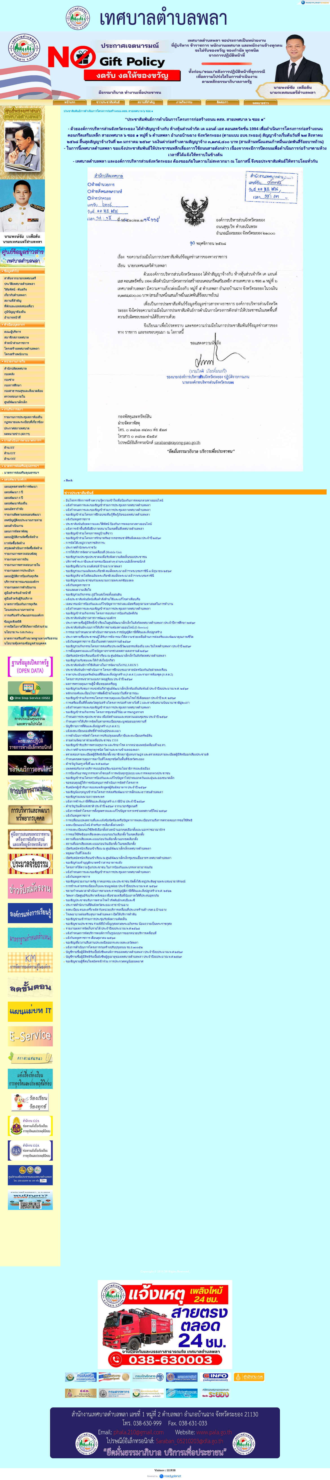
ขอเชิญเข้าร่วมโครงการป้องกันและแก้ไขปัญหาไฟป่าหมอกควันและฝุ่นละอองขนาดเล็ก (120, 778)
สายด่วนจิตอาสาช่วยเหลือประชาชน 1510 (92, 740)
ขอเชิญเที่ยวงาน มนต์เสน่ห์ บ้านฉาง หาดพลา (94, 566)
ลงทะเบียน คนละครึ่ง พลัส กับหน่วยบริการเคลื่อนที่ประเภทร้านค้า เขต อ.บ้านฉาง (116, 909)
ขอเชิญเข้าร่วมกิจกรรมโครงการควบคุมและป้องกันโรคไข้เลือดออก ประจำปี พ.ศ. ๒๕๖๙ (121, 698)
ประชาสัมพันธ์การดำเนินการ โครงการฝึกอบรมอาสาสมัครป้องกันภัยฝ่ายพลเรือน (116, 669)
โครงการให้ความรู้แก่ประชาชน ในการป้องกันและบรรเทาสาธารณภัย (109, 867)
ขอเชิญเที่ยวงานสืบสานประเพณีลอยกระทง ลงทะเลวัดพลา (102, 942)
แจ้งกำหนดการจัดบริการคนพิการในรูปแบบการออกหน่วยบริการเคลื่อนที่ (111, 933)
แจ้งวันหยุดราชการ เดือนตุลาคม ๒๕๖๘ (90, 938)
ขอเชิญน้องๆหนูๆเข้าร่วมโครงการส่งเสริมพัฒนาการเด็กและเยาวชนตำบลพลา (114, 792)
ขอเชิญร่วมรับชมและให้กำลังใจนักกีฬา (90, 660)
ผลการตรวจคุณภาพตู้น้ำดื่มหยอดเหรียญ (91, 684)
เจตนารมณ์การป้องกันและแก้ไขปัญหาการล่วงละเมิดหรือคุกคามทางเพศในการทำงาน (119, 604)
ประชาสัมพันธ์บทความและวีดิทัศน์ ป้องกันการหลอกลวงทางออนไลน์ (109, 524)
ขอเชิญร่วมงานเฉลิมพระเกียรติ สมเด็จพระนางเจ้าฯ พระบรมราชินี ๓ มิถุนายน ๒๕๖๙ (119, 571)
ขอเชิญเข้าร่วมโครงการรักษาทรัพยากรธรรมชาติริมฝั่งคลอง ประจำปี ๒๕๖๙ (113, 538)
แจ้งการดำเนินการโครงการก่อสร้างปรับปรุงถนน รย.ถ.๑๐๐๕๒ (104, 947)
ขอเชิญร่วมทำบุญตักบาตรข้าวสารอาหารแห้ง (94, 862)
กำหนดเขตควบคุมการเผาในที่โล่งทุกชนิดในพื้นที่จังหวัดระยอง (105, 759)
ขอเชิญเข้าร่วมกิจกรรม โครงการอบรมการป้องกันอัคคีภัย (102, 613)
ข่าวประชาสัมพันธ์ (108, 102)
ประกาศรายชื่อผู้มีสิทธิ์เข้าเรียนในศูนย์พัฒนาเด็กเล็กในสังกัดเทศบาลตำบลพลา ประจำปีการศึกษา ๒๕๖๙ (130, 622)
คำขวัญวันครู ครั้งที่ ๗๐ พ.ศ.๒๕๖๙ (87, 764)
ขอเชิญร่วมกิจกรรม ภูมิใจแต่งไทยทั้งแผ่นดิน (94, 594)
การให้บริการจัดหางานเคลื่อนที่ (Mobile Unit (94, 552)
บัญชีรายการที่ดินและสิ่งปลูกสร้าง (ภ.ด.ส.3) (92, 726)
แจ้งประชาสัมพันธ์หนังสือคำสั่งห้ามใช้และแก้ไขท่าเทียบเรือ (103, 599)
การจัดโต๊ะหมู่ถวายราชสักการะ (85, 542)
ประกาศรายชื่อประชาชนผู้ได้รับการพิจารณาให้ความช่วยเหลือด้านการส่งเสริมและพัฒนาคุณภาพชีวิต (129, 637)
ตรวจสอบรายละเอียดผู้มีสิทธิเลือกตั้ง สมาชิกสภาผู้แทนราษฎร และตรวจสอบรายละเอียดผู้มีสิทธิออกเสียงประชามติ (137, 754)
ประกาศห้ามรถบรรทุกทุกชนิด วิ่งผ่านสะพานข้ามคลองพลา (102, 749)
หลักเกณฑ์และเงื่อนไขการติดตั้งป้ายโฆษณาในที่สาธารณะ (102, 693)
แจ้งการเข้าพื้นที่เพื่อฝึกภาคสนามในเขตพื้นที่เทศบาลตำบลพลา (105, 528)
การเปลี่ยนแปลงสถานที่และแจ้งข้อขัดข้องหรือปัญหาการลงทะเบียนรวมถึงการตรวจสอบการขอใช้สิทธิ (129, 820)
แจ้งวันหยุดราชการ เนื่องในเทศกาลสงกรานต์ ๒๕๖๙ (98, 641)
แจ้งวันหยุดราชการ (78, 519)
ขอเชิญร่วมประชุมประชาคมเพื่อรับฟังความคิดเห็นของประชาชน (106, 557)
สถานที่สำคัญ (146, 102)
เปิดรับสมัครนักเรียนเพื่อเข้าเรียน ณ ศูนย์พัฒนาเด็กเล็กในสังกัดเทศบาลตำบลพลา (116, 655)
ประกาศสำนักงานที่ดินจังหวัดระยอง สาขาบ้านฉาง (97, 905)
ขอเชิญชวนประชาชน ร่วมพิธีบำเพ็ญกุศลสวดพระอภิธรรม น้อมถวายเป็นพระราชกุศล (119, 923)
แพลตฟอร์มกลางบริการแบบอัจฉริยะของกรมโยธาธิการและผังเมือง (108, 768)
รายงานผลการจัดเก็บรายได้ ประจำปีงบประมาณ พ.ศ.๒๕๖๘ (103, 928)
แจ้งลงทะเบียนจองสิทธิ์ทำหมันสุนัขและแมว (93, 731)
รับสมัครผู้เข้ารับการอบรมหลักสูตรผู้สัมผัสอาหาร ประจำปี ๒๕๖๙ (106, 787)
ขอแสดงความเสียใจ (78, 590)
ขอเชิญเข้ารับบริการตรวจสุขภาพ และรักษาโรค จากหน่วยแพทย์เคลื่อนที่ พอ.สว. (116, 745)
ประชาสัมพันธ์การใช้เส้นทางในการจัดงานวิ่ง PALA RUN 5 (102, 665)
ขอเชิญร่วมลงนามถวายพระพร (85, 796)
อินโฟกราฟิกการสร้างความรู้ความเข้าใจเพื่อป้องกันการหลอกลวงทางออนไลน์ (114, 500)
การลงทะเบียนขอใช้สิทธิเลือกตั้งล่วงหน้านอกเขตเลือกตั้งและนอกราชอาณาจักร (115, 829)
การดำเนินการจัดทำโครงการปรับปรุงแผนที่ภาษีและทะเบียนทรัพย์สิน (109, 735)
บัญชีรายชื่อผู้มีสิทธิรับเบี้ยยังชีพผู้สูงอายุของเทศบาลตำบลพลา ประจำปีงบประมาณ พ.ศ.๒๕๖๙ (124, 956)
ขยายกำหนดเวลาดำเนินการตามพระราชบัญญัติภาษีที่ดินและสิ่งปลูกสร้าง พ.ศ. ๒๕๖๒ (119, 891)
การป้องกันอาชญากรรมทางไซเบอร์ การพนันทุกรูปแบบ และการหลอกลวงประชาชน (118, 773)
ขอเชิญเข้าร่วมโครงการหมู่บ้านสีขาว (89, 533)
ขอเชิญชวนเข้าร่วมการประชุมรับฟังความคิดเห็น (96, 919)
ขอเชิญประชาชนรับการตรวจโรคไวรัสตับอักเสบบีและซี (100, 900)
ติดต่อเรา (222, 102)
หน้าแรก (69, 102)
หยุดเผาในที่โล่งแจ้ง (78, 853)
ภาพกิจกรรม (184, 102)
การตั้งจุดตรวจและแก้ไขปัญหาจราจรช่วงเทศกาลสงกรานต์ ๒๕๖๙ (107, 651)
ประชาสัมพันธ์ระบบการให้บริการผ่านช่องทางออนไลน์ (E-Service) (107, 627)
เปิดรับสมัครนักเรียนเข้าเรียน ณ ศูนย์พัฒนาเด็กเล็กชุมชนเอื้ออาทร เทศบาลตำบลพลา (118, 858)
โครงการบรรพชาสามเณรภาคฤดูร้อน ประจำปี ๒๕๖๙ (99, 679)
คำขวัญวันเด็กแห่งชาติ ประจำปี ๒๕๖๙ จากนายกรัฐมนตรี (101, 806)
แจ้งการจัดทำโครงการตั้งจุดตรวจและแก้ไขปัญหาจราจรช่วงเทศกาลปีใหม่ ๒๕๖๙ (116, 811)
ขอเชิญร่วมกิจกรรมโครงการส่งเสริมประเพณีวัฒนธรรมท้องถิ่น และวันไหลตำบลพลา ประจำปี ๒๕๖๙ (128, 646)
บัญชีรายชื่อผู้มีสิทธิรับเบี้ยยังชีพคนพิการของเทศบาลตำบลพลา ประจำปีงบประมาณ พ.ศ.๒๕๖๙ (124, 952)
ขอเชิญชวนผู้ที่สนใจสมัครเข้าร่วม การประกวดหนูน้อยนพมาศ (104, 961)
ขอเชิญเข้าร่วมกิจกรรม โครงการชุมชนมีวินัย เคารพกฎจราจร (105, 712)
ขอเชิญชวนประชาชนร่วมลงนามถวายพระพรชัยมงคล (100, 580)
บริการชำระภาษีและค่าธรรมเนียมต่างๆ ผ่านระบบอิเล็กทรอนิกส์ (105, 561)
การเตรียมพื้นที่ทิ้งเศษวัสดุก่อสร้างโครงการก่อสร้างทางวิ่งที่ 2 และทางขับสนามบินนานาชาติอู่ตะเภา (127, 702)
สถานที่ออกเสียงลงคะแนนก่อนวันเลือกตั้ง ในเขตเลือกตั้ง (101, 843)
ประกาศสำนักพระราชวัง (81, 547)
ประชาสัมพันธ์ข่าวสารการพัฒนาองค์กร (91, 618)
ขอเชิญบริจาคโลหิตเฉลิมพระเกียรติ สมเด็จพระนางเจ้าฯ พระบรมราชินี (110, 575)
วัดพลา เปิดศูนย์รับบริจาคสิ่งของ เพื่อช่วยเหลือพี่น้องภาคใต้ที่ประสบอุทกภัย (112, 895)
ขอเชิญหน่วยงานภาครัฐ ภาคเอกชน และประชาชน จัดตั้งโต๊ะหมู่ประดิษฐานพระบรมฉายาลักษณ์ (125, 881)
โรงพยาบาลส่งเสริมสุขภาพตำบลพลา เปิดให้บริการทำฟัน (101, 914)
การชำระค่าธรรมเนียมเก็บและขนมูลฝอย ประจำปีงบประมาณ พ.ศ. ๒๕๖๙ (112, 886)
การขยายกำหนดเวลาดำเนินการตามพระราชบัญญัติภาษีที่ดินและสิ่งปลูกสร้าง (114, 632)
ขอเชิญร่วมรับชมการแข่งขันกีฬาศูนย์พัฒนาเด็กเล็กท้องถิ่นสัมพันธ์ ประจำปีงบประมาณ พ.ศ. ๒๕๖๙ (127, 688)
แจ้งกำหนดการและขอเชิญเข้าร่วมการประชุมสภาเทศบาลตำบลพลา (108, 505)
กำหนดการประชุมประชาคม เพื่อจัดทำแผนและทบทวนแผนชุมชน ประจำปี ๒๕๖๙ (117, 716)
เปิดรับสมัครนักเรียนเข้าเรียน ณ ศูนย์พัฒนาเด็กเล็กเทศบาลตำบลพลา (108, 848)
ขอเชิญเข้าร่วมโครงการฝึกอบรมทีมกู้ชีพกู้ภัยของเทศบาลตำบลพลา (108, 514)
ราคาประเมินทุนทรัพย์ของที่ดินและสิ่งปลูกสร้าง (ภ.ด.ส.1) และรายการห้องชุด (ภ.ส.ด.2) (119, 674)
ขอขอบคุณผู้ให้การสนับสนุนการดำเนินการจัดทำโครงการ (102, 782)
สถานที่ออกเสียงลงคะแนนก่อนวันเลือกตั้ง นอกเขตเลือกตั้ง (102, 839)
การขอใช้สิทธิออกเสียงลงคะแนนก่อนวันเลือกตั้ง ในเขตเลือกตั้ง (105, 834)
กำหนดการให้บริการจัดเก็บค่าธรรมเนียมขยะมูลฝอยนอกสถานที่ (106, 721)
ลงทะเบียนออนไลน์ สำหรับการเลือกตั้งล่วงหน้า (95, 825)
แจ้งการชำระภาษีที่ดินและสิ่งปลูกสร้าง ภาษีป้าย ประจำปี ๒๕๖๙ (105, 801)
